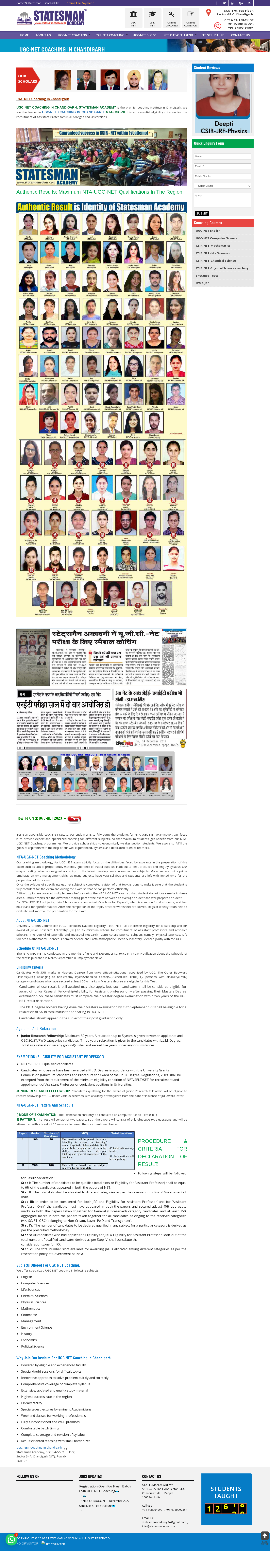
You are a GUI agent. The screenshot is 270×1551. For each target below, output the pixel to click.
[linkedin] (233, 3)
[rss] (249, 3)
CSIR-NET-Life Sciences (213, 253)
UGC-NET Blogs (144, 35)
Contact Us (52, 3)
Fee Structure (213, 35)
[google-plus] (241, 3)
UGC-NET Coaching (72, 35)
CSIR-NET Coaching (109, 35)
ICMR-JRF (202, 283)
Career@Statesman (28, 3)
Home (24, 35)
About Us (43, 35)
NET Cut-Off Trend (178, 35)
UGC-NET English (208, 230)
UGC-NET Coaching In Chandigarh (39, 1447)
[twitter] (224, 3)
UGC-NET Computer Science (216, 238)
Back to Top (265, 1543)
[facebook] (216, 3)
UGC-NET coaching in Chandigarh (73, 112)
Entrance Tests (207, 275)
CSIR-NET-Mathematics (213, 245)
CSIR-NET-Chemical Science (216, 260)
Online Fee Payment (80, 3)
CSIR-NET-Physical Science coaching (222, 268)
